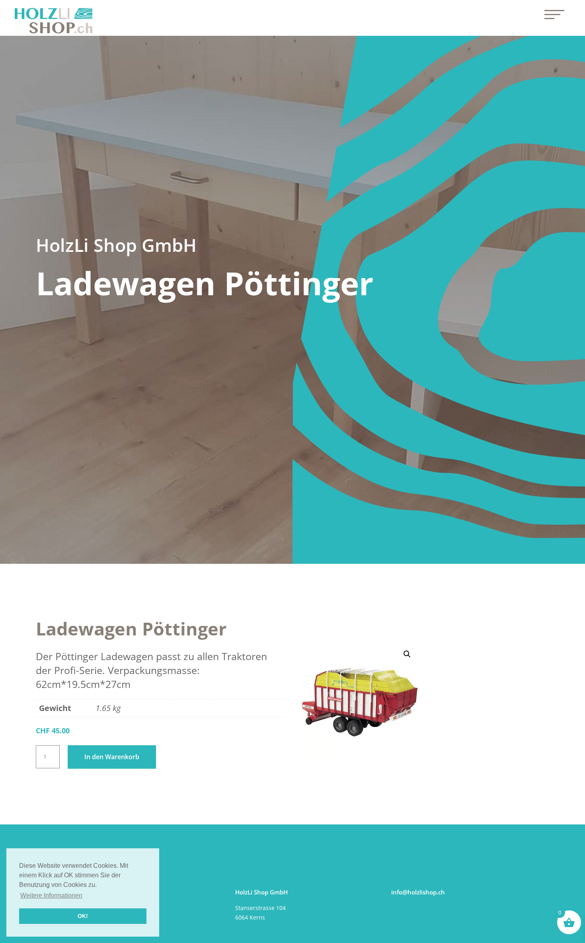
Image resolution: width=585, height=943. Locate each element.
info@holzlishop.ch (418, 892)
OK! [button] (83, 916)
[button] (407, 654)
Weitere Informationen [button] (51, 895)
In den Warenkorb (111, 756)
